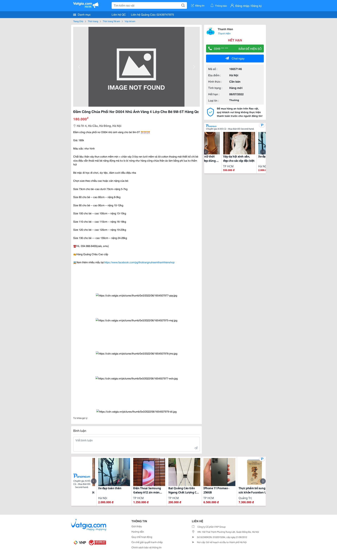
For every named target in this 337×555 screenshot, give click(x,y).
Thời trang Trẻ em (111, 21)
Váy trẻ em (130, 21)
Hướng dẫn (137, 531)
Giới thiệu (136, 526)
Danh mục (84, 14)
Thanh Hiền (224, 33)
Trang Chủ (78, 21)
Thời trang (93, 21)
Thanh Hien (225, 29)
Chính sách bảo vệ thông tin (146, 547)
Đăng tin (199, 5)
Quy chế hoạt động (141, 537)
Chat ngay (238, 58)
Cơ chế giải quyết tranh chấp (147, 542)
